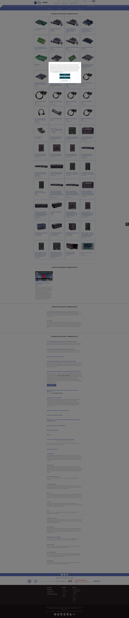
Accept (65, 74)
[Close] (80, 63)
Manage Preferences (65, 80)
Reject (65, 77)
